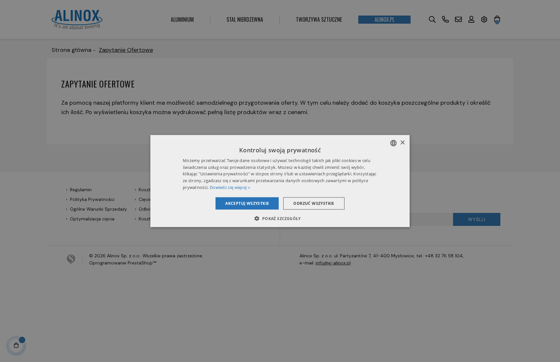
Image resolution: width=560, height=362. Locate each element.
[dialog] (280, 181)
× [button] (402, 142)
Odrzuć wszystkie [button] (313, 203)
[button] (279, 218)
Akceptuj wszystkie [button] (247, 203)
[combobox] (393, 143)
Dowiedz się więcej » (230, 187)
